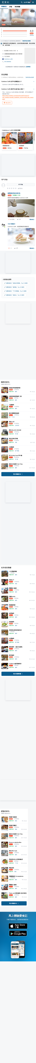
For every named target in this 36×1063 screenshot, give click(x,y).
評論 (10, 6)
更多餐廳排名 (17, 474)
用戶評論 (4, 179)
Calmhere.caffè (9, 59)
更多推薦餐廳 (17, 674)
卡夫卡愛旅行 (11, 224)
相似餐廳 (17, 6)
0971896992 (7, 61)
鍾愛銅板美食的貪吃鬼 (14, 193)
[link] (16, 391)
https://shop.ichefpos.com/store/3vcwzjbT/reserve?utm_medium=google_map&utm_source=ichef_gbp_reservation (17, 97)
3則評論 (32, 35)
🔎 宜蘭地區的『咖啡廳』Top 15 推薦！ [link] (14, 287)
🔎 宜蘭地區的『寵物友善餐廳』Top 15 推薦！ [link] (16, 283)
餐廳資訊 (4, 6)
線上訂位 (8, 102)
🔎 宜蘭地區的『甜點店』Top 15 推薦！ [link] (14, 295)
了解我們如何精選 (26, 40)
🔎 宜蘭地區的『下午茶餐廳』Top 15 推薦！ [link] (15, 291)
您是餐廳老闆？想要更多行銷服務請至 (18, 66)
